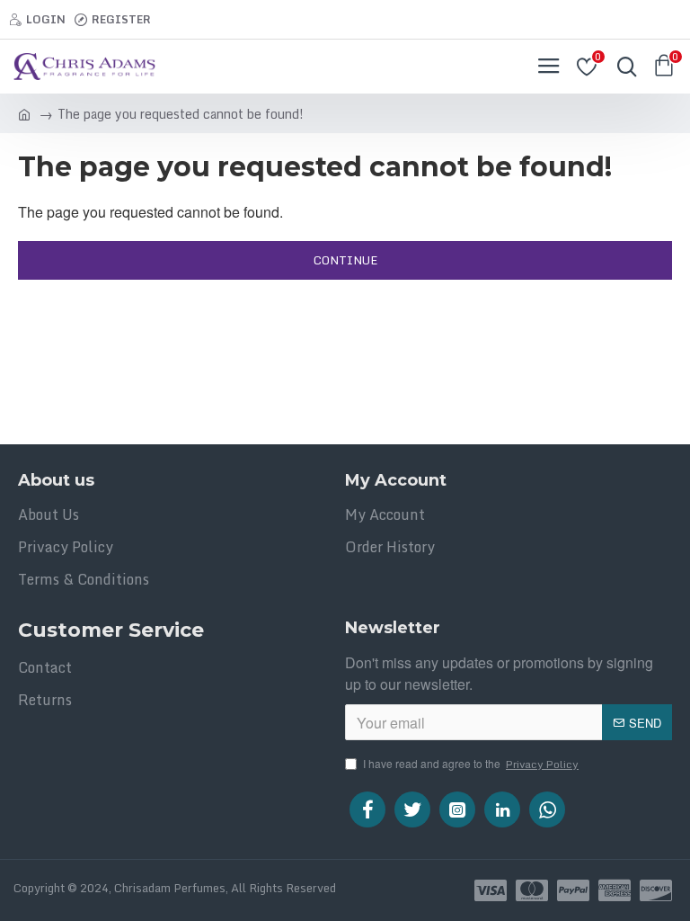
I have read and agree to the (471, 764)
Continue (345, 260)
